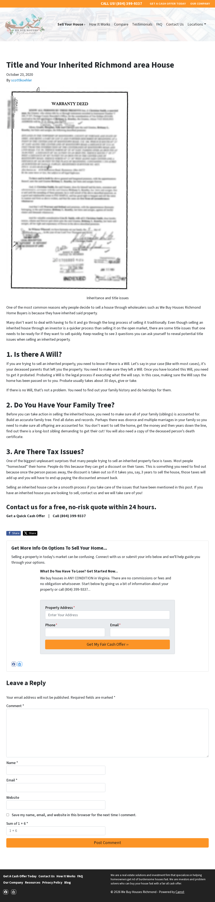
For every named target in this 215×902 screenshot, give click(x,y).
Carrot (180, 892)
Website (12, 797)
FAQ (159, 24)
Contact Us (175, 24)
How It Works (99, 24)
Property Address (60, 607)
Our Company (13, 882)
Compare (121, 24)
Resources (32, 882)
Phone (51, 625)
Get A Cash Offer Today (20, 876)
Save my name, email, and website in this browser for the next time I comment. (74, 815)
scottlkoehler (21, 80)
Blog (67, 882)
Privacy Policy (52, 882)
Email (115, 625)
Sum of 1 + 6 (17, 823)
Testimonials (142, 24)
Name (12, 762)
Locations (195, 24)
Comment (15, 706)
